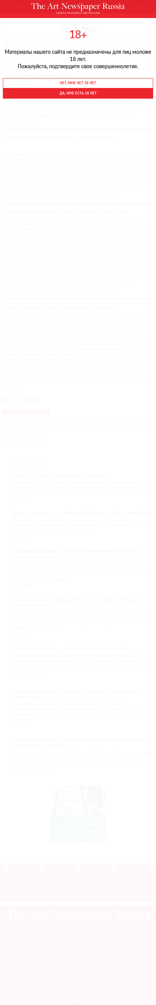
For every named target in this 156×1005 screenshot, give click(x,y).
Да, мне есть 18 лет (78, 93)
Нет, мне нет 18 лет (78, 83)
